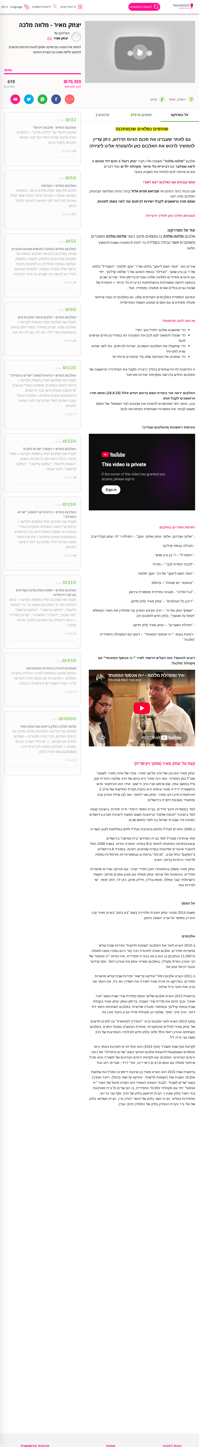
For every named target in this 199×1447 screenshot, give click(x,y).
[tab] (179, 115)
